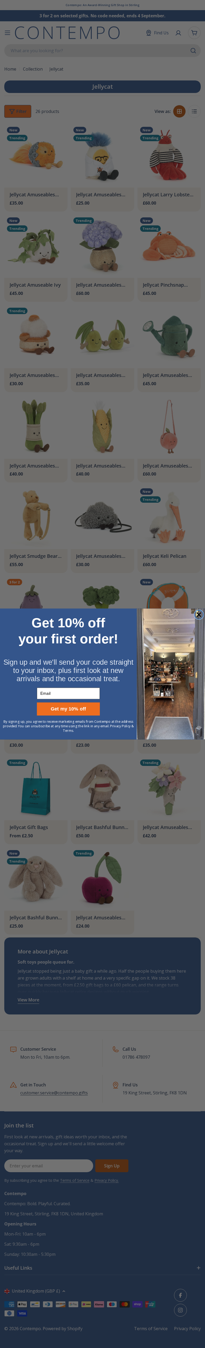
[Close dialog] (198, 614)
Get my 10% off (68, 709)
